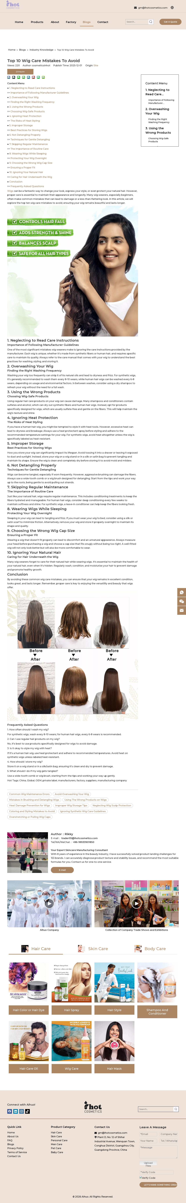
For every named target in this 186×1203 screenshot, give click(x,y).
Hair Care (56, 1132)
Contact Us (14, 1156)
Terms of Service (17, 1152)
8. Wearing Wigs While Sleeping (27, 153)
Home (11, 1132)
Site (96, 65)
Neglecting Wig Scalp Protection (112, 805)
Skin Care (56, 1136)
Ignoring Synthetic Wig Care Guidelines (83, 811)
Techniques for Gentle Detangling (30, 139)
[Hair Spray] (71, 990)
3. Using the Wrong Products (26, 106)
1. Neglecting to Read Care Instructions (32, 88)
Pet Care (56, 1148)
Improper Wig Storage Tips (71, 805)
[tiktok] (27, 1111)
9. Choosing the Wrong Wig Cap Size (30, 163)
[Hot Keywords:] (150, 21)
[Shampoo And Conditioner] (157, 990)
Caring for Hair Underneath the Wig (31, 177)
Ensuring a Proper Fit (22, 167)
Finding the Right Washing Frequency (32, 102)
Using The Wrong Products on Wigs (85, 799)
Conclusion (15, 181)
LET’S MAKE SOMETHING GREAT (160, 1185)
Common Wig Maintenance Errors (29, 794)
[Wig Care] (71, 1047)
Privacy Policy (15, 1148)
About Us (12, 1136)
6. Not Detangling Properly (25, 134)
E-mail (62, 870)
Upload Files (148, 1163)
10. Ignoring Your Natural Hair (26, 172)
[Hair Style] (114, 990)
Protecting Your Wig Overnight (28, 158)
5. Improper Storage (21, 125)
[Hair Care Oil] (28, 1047)
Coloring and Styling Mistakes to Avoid (32, 811)
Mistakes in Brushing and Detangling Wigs (34, 799)
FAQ (9, 1140)
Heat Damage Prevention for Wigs (29, 805)
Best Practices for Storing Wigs (28, 130)
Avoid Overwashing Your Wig (72, 794)
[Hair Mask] (114, 1047)
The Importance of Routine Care (29, 148)
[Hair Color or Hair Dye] (28, 990)
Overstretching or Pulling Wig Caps (30, 817)
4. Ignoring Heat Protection (25, 116)
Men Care (56, 1144)
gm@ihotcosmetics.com (153, 7)
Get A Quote (170, 22)
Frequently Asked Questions (27, 186)
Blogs (10, 1144)
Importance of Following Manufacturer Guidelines (39, 92)
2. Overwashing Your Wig (24, 97)
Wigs (10, 191)
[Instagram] (21, 1111)
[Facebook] (9, 1111)
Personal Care (59, 1140)
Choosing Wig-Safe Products (27, 111)
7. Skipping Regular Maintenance (28, 144)
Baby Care (57, 1152)
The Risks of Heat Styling (25, 120)
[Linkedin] (15, 1111)
